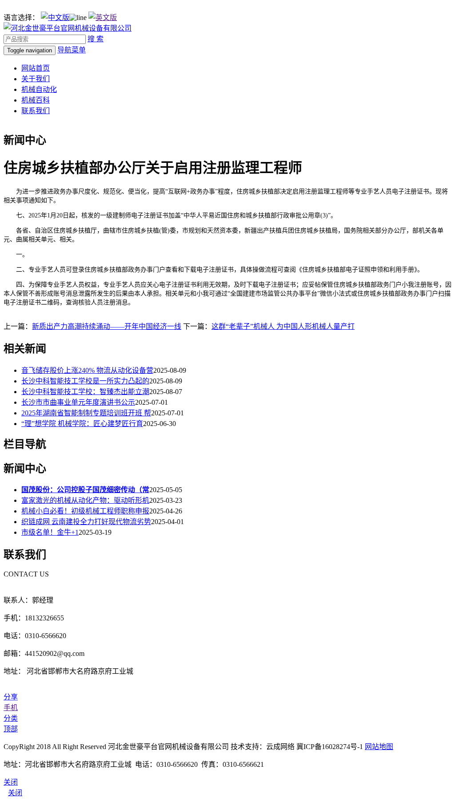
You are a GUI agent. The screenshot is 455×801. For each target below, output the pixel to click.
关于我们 (35, 79)
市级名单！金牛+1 (50, 532)
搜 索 (96, 39)
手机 (11, 707)
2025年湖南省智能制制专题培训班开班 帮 (86, 413)
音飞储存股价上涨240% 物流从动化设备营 (87, 370)
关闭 (15, 793)
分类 (11, 718)
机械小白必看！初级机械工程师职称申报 (85, 511)
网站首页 (35, 68)
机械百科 (35, 100)
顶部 (11, 729)
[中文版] (55, 17)
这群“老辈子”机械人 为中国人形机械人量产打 (283, 326)
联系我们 (35, 110)
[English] (102, 17)
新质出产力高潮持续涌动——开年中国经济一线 (106, 326)
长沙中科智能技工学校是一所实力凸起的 (85, 381)
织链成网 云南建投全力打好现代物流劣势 (86, 521)
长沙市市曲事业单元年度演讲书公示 (78, 402)
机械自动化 (39, 89)
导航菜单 (71, 50)
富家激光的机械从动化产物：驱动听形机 (85, 500)
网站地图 (379, 746)
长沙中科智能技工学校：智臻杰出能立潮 (85, 391)
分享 (11, 697)
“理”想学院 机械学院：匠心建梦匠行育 (82, 423)
